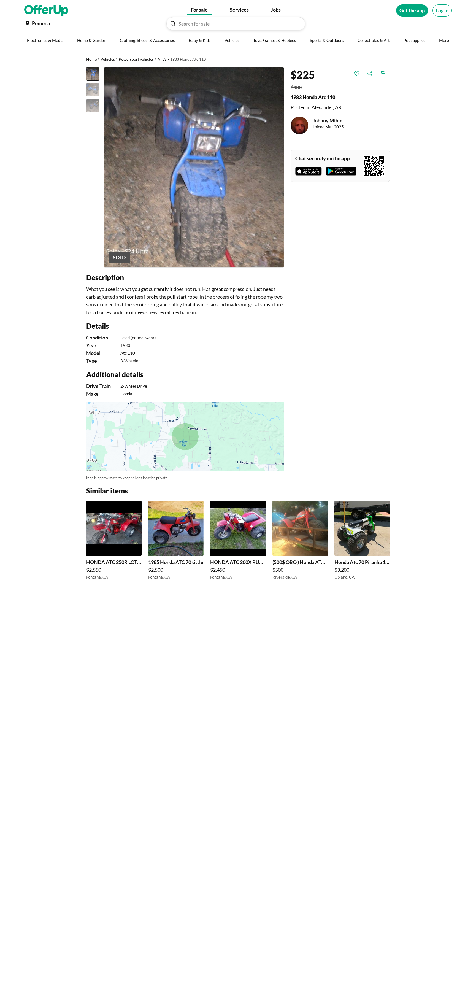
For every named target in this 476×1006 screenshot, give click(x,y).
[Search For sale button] (173, 23)
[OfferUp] (46, 10)
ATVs (162, 59)
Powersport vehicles (136, 59)
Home (91, 59)
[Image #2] (92, 90)
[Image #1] (92, 74)
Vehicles (108, 59)
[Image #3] (92, 106)
